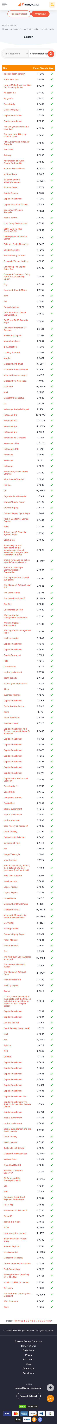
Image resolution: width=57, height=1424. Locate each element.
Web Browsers (11, 1301)
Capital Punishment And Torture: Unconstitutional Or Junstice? (17, 731)
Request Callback (19, 14)
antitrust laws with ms (14, 168)
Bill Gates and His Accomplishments (12, 1179)
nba (5, 1039)
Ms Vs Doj (8, 923)
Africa (6, 689)
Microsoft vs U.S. (12, 909)
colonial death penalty (14, 74)
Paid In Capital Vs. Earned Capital (16, 520)
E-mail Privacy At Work (15, 255)
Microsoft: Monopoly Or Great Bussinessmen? (15, 916)
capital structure (11, 820)
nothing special (11, 928)
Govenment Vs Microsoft (15, 1210)
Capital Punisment (12, 655)
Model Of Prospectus (14, 398)
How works (28, 1346)
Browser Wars (10, 187)
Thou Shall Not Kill (12, 979)
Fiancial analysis (11, 307)
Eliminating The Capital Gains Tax (14, 267)
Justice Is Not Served (14, 1148)
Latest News (10, 666)
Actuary (7, 155)
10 (43, 1320)
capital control (10, 217)
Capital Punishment (13, 198)
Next (48, 1320)
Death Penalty (10, 831)
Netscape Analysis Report (16, 409)
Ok (5, 490)
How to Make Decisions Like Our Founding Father (17, 86)
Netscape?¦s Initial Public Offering (16, 472)
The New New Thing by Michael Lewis (15, 135)
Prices (28, 1355)
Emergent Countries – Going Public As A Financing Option (17, 276)
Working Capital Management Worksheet (15, 616)
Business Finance (12, 695)
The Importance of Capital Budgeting (16, 578)
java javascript (11, 1252)
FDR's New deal (11, 79)
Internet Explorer (12, 1246)
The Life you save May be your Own (16, 127)
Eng (5, 284)
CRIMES (7, 1056)
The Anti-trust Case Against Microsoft (17, 957)
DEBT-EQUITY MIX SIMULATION (13, 230)
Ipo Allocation (10, 346)
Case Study (9, 104)
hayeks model (10, 881)
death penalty (10, 678)
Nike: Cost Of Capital (14, 479)
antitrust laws (10, 174)
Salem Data (9, 540)
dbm (6, 1191)
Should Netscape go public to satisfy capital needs (17, 561)
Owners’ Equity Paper (14, 502)
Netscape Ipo (10, 426)
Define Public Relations (15, 837)
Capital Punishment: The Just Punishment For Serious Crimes (17, 1104)
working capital (11, 638)
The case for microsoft (14, 598)
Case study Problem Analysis (13, 211)
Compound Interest (13, 797)
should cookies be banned (16, 1282)
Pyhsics (7, 1045)
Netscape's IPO (11, 443)
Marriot (7, 358)
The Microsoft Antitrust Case (15, 973)
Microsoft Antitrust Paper (16, 369)
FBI (5, 848)
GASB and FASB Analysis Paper (16, 321)
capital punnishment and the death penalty (17, 1130)
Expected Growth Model (15, 290)
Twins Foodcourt (12, 717)
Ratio (6, 526)
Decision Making (12, 250)
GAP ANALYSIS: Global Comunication (15, 313)
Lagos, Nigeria (11, 887)
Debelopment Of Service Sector (15, 237)
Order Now (40, 14)
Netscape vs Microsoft (15, 437)
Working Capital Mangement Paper (17, 631)
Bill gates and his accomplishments (12, 180)
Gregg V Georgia (12, 854)
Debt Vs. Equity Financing (16, 244)
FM (5, 301)
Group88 (8, 1216)
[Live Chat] (50, 1398)
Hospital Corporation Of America (15, 328)
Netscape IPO (10, 415)
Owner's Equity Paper (14, 934)
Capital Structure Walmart (16, 204)
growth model (10, 860)
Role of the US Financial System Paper (15, 533)
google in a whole (12, 1221)
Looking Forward (12, 352)
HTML (7, 1227)
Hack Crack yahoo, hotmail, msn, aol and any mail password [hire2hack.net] (17, 867)
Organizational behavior (15, 496)
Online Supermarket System (17, 1263)
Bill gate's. (8, 98)
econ (6, 295)
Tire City (8, 604)
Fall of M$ (8, 1204)
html (6, 1034)
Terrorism (8, 1288)
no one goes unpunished (15, 683)
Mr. (5, 403)
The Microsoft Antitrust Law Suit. (17, 586)
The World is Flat (12, 592)
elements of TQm (12, 843)
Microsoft (8, 386)
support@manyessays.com (28, 1388)
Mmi (6, 392)
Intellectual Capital (12, 335)
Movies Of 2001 (11, 109)
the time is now (11, 723)
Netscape (8, 454)
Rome (6, 712)
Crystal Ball (9, 803)
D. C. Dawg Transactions (15, 223)
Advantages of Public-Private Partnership (14, 161)
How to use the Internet (15, 1233)
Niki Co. (7, 485)
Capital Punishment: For (15, 1096)
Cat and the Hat (11, 1022)
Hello (6, 661)
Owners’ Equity (11, 507)
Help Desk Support (13, 875)
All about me (10, 92)
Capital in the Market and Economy (16, 779)
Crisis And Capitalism (14, 706)
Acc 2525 (8, 149)
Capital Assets (11, 193)
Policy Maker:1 (11, 940)
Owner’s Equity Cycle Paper (17, 513)
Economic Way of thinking (16, 261)
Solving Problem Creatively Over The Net (16, 1275)
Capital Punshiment (13, 115)
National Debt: (10, 1159)
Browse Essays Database (28, 1341)
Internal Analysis (12, 341)
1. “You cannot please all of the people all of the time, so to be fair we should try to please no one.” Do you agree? (17, 1001)
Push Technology (12, 1269)
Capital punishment (13, 121)
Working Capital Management (11, 624)
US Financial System (13, 609)
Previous (18, 1320)
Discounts (28, 1359)
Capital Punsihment (13, 767)
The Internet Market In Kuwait (14, 965)
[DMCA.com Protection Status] (28, 1407)
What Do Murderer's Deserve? (13, 1171)
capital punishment (13, 672)
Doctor (7, 991)
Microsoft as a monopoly (15, 375)
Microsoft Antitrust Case (15, 1153)
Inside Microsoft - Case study (15, 1239)
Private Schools (11, 945)
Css (5, 1186)
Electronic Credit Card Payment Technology (14, 1198)
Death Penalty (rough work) (17, 1028)
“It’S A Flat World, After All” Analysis (17, 142)
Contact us (28, 1368)
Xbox (6, 1307)
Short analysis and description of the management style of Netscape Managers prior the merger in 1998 (16, 550)
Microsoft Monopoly (13, 1257)
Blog (28, 1364)
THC (6, 1051)
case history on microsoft (16, 826)
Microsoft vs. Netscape (15, 381)
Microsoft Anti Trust (13, 364)
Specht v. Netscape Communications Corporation (13, 569)
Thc (5, 951)
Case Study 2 (10, 786)
